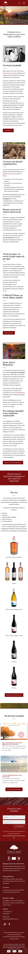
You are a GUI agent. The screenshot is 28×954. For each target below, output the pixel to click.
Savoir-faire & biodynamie (13, 462)
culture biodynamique (18, 392)
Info (20, 951)
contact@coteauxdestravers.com (10, 919)
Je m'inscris (19, 826)
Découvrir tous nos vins (14, 695)
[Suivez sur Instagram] (5, 924)
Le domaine (8, 130)
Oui (9, 951)
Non (14, 951)
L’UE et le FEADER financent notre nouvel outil (12, 775)
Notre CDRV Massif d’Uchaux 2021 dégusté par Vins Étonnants (12, 743)
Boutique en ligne (8, 898)
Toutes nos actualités (14, 789)
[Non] (26, 948)
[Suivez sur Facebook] (9, 924)
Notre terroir (9, 333)
